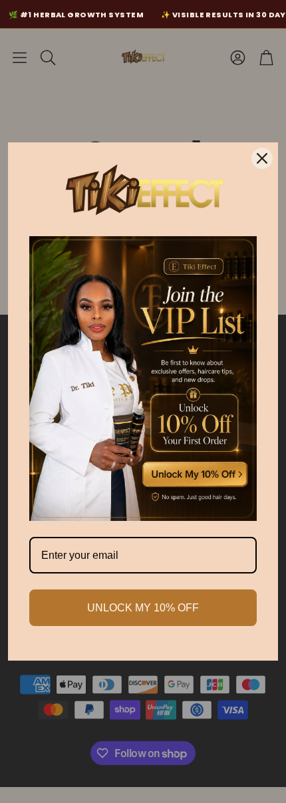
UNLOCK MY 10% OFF (143, 607)
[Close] (262, 158)
